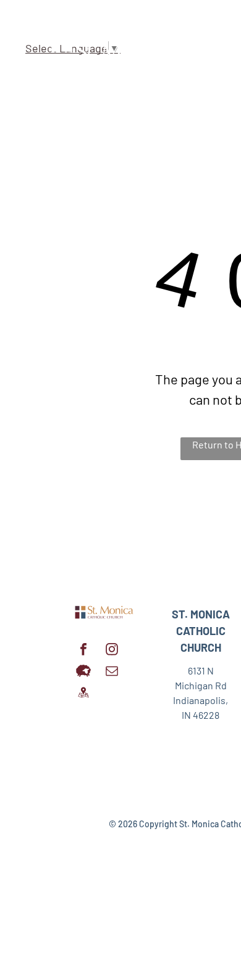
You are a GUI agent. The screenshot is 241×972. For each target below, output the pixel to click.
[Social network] (83, 672)
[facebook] (83, 651)
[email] (112, 672)
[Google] (83, 694)
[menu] (222, 28)
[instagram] (112, 651)
